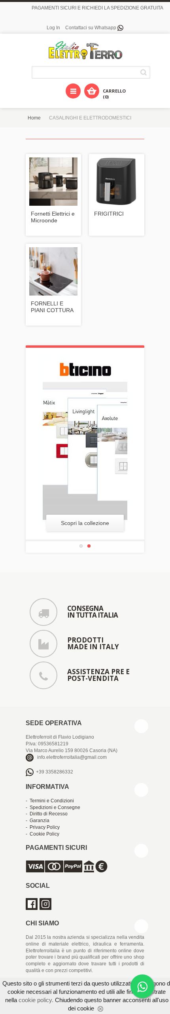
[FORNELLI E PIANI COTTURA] (53, 271)
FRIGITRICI (109, 213)
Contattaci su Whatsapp (91, 27)
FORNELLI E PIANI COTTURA (52, 306)
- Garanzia (37, 820)
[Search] (144, 72)
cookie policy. (36, 1000)
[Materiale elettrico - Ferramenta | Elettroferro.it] (85, 50)
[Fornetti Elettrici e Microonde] (53, 181)
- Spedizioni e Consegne (53, 807)
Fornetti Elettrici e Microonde (53, 217)
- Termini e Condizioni (50, 801)
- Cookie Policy (42, 834)
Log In (53, 27)
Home (34, 118)
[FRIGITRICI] (117, 181)
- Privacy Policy (43, 827)
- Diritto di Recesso (47, 814)
